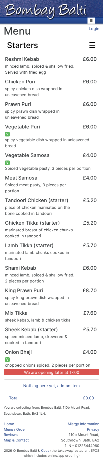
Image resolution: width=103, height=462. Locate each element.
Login (94, 28)
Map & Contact (16, 440)
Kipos (45, 450)
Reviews (11, 434)
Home (9, 424)
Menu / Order (15, 429)
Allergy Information (83, 424)
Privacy (93, 429)
